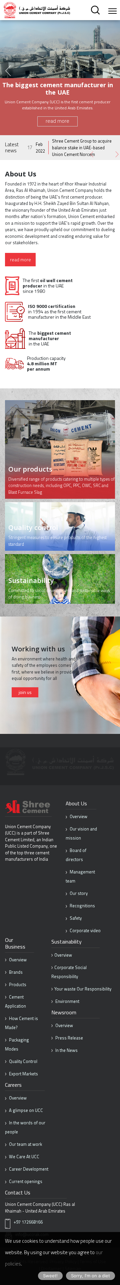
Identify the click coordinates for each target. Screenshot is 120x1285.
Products (17, 984)
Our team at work (25, 1144)
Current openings (25, 1181)
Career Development (28, 1169)
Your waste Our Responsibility (82, 988)
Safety (75, 918)
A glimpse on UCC (25, 1110)
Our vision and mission (81, 833)
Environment (66, 1001)
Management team (80, 876)
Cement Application (15, 1001)
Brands (15, 972)
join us (25, 692)
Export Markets (23, 1073)
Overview (78, 816)
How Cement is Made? (21, 1023)
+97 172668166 (28, 1222)
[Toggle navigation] (112, 11)
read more (57, 121)
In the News (66, 1050)
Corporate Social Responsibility (69, 972)
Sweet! (50, 1275)
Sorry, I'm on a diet (90, 1275)
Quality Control (22, 1061)
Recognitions (82, 905)
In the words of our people (25, 1127)
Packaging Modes (17, 1044)
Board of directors (76, 855)
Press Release (68, 1037)
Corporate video (85, 930)
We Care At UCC (23, 1156)
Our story (78, 893)
